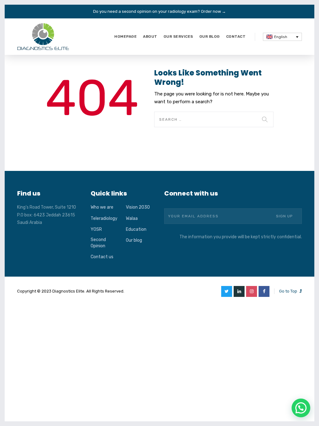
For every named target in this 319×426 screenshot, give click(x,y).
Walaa (132, 218)
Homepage (125, 36)
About (150, 36)
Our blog (209, 36)
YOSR (96, 229)
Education (136, 229)
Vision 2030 (138, 207)
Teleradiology (104, 218)
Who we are (102, 207)
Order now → (213, 11)
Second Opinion (98, 243)
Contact (236, 36)
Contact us (102, 256)
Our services (178, 36)
